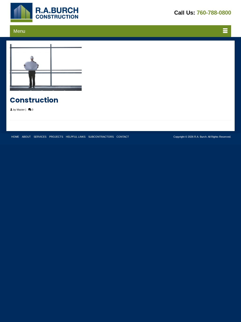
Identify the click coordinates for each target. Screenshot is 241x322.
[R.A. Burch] (44, 12)
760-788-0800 (214, 12)
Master (21, 109)
